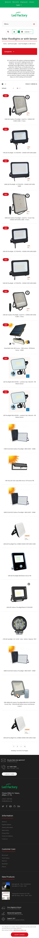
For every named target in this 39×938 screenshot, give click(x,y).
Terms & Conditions (7, 836)
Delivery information (7, 827)
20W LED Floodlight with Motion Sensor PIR (19, 576)
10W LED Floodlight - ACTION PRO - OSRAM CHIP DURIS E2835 (19, 152)
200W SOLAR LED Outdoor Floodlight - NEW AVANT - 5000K (19, 512)
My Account (8, 2)
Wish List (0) (15, 2)
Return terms (5, 830)
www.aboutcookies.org (19, 930)
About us (4, 822)
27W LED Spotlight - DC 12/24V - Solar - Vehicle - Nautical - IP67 (19, 639)
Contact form (9, 774)
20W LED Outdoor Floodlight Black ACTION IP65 (19, 607)
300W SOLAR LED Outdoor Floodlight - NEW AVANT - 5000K (19, 671)
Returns (4, 866)
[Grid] (2, 84)
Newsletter (5, 864)
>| (24, 746)
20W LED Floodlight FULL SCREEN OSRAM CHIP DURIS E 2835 (19, 544)
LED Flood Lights (12, 44)
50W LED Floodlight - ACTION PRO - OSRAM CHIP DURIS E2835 (19, 283)
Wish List (4, 861)
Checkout (31, 2)
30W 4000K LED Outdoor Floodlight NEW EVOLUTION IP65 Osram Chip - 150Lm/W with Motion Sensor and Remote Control (19, 704)
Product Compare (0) (31, 84)
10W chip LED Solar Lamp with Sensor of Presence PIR (19, 480)
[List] (5, 84)
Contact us (5, 839)
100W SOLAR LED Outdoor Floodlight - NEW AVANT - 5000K (19, 449)
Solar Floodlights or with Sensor (27, 44)
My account (5, 855)
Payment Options (6, 824)
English (18, 5)
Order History (5, 858)
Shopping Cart (24, 2)
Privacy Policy (5, 833)
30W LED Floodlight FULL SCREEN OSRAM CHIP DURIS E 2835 (19, 738)
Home (5, 44)
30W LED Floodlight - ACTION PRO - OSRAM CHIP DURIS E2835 (19, 251)
